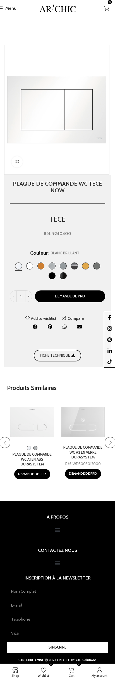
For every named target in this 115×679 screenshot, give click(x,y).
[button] (35, 326)
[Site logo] (58, 7)
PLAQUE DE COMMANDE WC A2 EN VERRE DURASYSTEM (82, 452)
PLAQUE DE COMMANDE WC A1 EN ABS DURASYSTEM (32, 459)
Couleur (39, 253)
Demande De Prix (70, 296)
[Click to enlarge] (17, 161)
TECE (57, 219)
